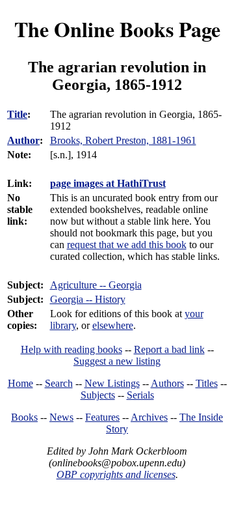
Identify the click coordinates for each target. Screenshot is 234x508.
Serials (140, 395)
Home (20, 383)
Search (59, 383)
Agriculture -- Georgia (96, 284)
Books (24, 417)
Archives (149, 417)
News (61, 417)
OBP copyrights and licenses (116, 474)
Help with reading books (71, 349)
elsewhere (112, 325)
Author (23, 140)
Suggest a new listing (117, 361)
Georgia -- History (87, 299)
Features (102, 417)
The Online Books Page (117, 29)
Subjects (98, 395)
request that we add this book (127, 244)
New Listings (112, 383)
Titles (207, 383)
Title (17, 114)
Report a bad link (169, 349)
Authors (167, 383)
